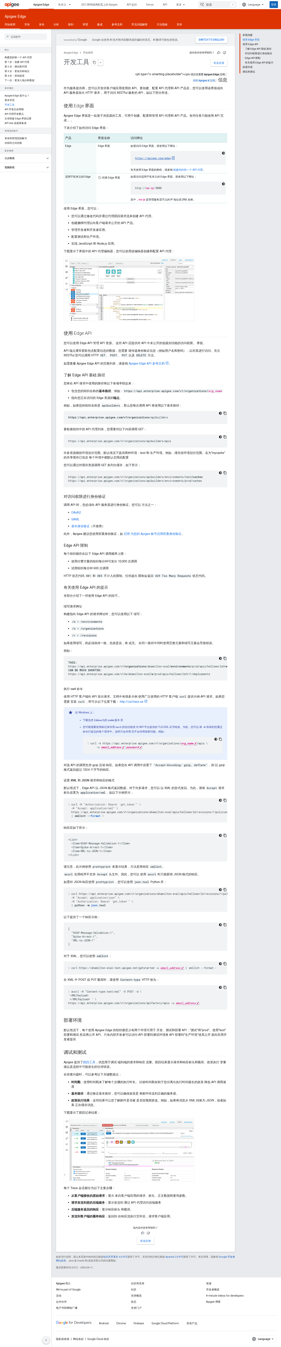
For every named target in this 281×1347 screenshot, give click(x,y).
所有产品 (192, 1323)
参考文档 (117, 24)
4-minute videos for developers (225, 1295)
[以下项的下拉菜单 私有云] (71, 4)
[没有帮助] (224, 53)
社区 (133, 1289)
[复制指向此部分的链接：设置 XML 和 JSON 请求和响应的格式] (118, 780)
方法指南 (162, 24)
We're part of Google (68, 1289)
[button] (22, 158)
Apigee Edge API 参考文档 (147, 363)
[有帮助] (219, 53)
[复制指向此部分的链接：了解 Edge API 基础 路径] (109, 375)
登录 (273, 4)
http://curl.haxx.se (131, 701)
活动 (58, 1295)
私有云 (62, 4)
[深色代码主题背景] (223, 153)
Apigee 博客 (213, 1301)
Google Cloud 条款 (98, 1339)
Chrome (121, 1323)
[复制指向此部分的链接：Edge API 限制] (92, 545)
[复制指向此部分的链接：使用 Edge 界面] (98, 106)
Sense (150, 4)
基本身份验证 (80, 526)
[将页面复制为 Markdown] (94, 62)
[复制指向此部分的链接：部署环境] (85, 1020)
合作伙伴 (61, 1301)
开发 (27, 24)
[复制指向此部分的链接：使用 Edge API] (95, 333)
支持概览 (136, 1295)
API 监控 (132, 4)
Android (104, 1323)
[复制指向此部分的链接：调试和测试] (90, 1052)
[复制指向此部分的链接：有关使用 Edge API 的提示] (112, 587)
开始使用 (10, 24)
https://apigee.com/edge (153, 158)
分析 (56, 24)
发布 (41, 24)
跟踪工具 (89, 1062)
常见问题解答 (140, 24)
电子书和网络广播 (66, 1307)
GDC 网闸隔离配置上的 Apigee (99, 4)
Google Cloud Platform (165, 1323)
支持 (179, 24)
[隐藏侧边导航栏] (46, 1340)
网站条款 (78, 1339)
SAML (75, 519)
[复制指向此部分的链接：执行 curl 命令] (86, 689)
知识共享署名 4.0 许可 (115, 1256)
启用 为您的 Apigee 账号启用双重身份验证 (152, 534)
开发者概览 (212, 1289)
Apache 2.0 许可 (174, 1256)
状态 (133, 1301)
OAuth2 (76, 512)
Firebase (139, 1323)
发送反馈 (219, 62)
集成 (99, 24)
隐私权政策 (62, 1339)
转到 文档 (204, 80)
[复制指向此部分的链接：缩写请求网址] (86, 606)
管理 (85, 24)
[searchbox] (26, 37)
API (165, 4)
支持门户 (136, 1307)
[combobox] (217, 4)
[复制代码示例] (225, 413)
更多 (179, 4)
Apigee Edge (41, 4)
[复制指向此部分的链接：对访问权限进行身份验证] (109, 497)
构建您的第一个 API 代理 (188, 169)
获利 (70, 24)
